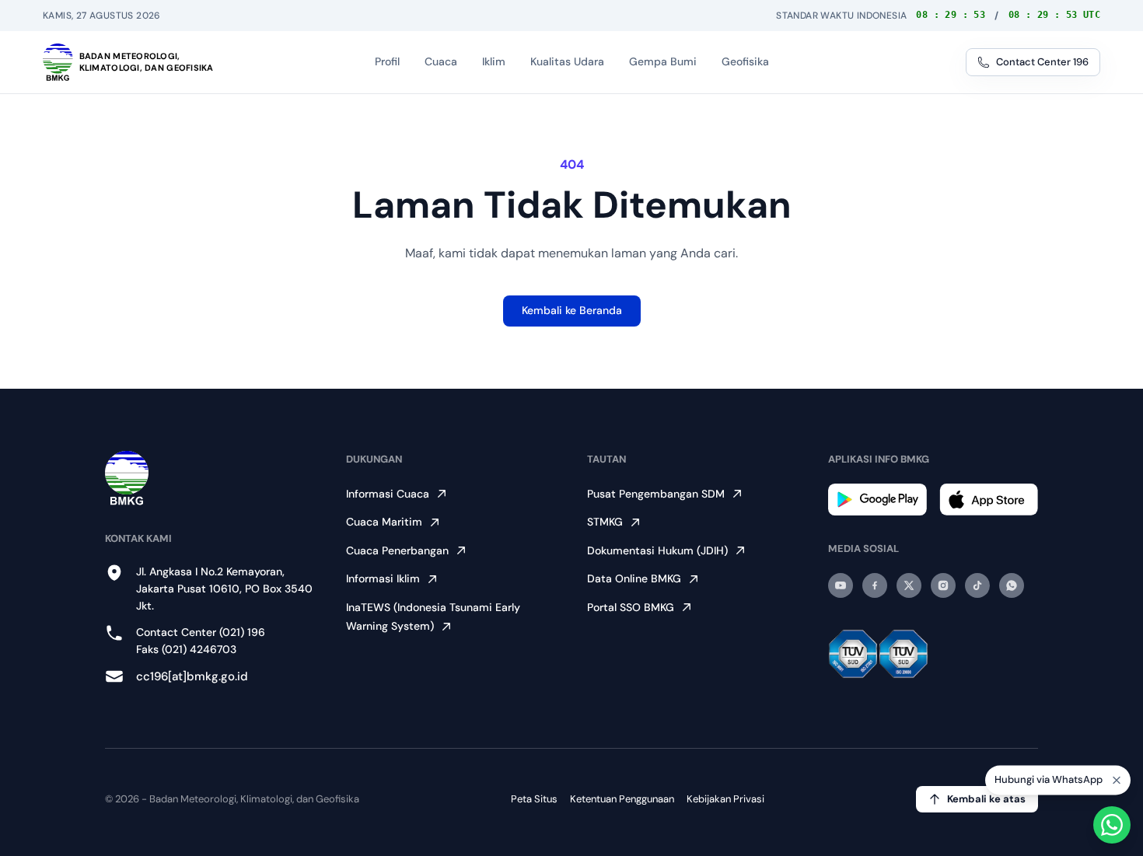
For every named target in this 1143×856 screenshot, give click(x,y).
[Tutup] (1116, 782)
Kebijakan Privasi (725, 798)
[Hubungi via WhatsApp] (1112, 825)
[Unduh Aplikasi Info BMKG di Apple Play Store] (988, 499)
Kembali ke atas (986, 798)
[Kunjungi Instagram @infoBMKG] (943, 585)
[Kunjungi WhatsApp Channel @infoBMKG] (1011, 585)
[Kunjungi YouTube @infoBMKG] (840, 585)
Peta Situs (534, 798)
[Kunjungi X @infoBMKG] (909, 585)
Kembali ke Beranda (572, 310)
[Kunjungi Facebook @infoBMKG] (874, 585)
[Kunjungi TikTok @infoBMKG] (977, 585)
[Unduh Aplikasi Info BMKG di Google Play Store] (877, 499)
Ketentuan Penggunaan (622, 798)
